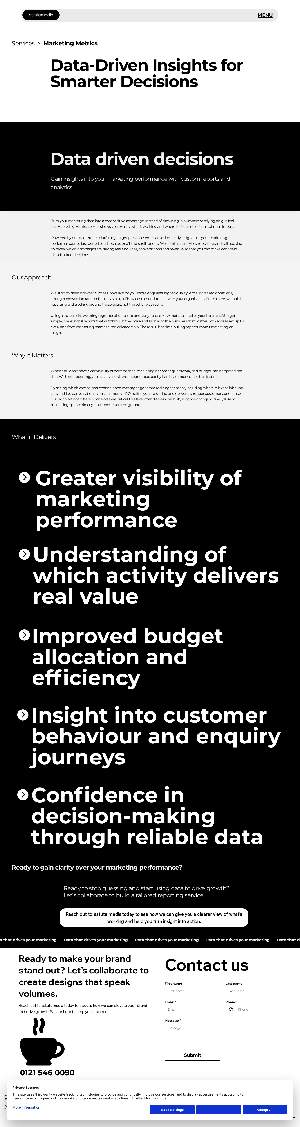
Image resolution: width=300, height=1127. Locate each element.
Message (173, 1020)
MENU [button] (265, 15)
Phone (231, 1002)
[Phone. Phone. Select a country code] (232, 1009)
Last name (234, 983)
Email (170, 1002)
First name (173, 983)
